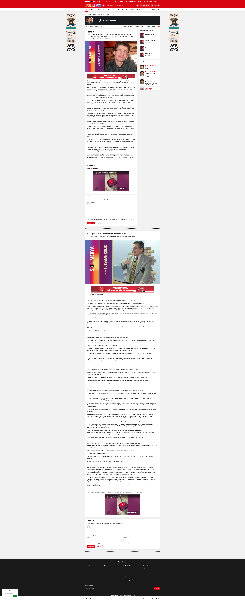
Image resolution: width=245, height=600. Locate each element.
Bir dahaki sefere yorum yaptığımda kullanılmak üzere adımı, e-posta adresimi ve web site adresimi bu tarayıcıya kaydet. (110, 219)
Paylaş (158, 598)
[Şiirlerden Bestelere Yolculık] (149, 48)
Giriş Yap (99, 223)
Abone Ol (157, 588)
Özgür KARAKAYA (106, 20)
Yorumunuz (93, 202)
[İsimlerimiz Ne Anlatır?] (149, 42)
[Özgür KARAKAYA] (89, 20)
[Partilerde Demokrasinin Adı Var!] (149, 67)
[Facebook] (118, 561)
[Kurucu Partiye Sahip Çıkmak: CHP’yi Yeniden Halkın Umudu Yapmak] (149, 82)
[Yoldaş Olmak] (149, 55)
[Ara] (152, 5)
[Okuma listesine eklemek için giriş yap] (159, 26)
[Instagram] (126, 561)
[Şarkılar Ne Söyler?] (149, 35)
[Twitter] (122, 561)
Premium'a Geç (146, 5)
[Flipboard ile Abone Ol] (137, 26)
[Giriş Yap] (158, 5)
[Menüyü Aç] (103, 5)
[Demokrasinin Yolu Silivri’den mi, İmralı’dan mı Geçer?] (149, 74)
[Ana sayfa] (86, 10)
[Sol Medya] (93, 5)
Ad (88, 214)
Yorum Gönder (91, 223)
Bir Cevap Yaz (91, 197)
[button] (155, 5)
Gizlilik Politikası (6, 595)
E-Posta (114, 214)
